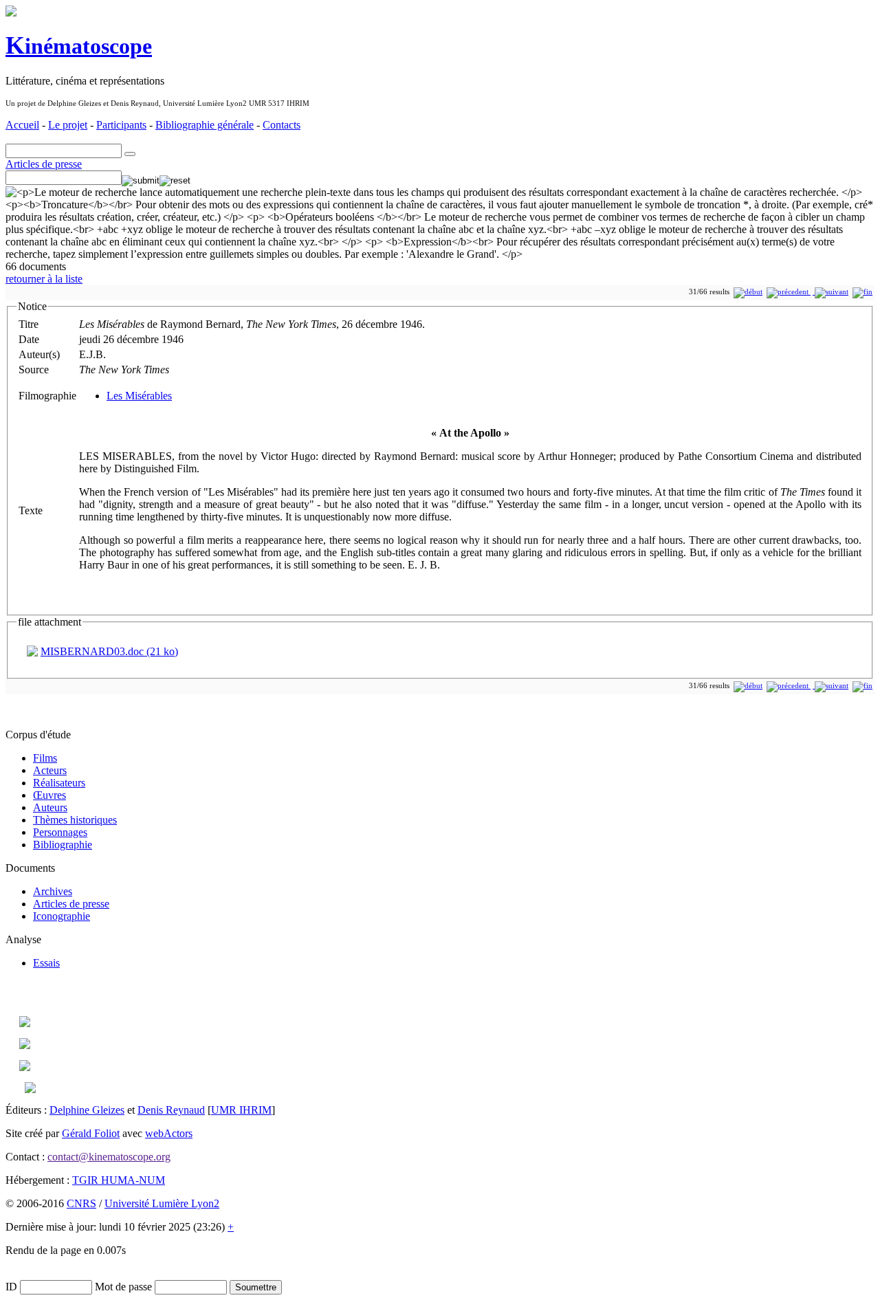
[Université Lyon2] (24, 1045)
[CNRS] (30, 1089)
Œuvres (49, 795)
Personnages (60, 832)
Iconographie (61, 916)
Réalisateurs (59, 783)
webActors (168, 1133)
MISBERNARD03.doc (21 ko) (109, 651)
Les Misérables (139, 395)
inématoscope (79, 46)
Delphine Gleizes (87, 1110)
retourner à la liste (44, 279)
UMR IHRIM (241, 1110)
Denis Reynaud (171, 1110)
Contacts (281, 125)
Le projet (67, 125)
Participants (121, 125)
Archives (52, 891)
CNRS (81, 1203)
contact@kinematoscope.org (108, 1157)
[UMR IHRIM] (24, 1023)
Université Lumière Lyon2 (161, 1203)
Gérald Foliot (91, 1133)
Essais (46, 963)
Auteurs (50, 807)
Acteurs (50, 770)
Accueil (22, 125)
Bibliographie (62, 844)
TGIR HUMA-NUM (118, 1180)
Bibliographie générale (204, 125)
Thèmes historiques (75, 820)
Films (45, 758)
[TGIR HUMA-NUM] (24, 1067)
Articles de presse (44, 164)
